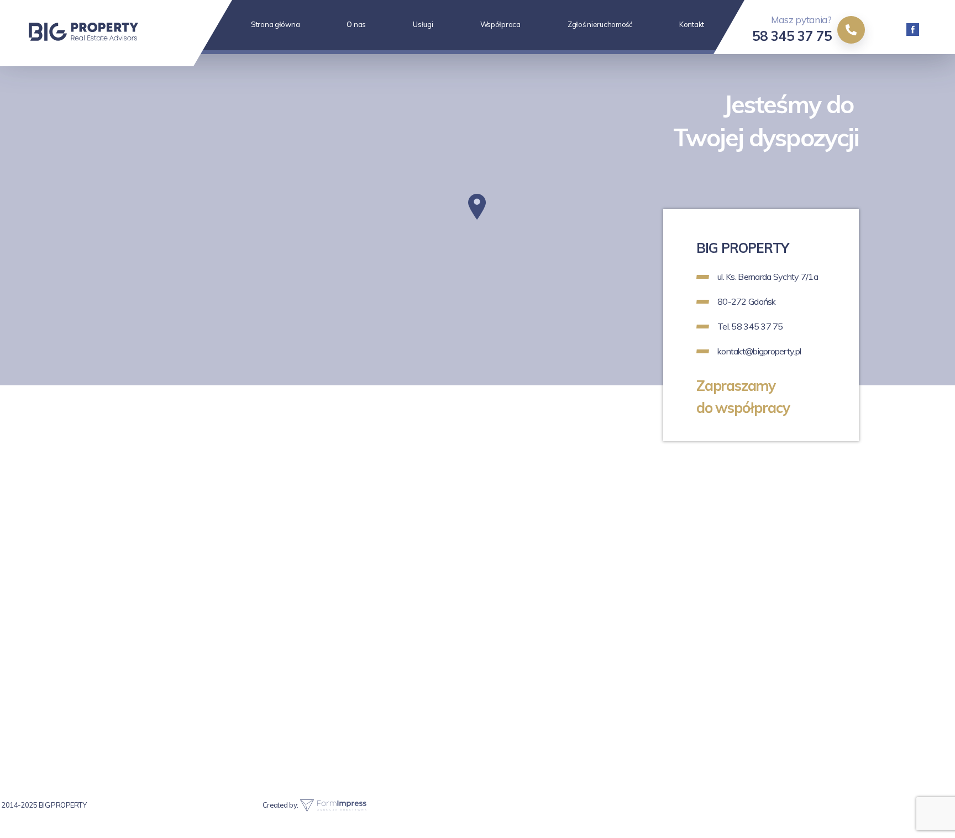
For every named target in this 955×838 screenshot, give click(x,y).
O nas (356, 24)
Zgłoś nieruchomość (600, 24)
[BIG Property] (103, 33)
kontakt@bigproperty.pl (759, 351)
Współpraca (500, 24)
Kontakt (691, 24)
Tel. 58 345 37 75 (750, 326)
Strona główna (275, 24)
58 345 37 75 (792, 36)
